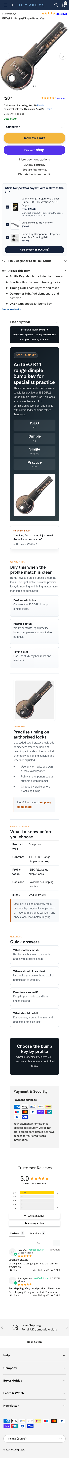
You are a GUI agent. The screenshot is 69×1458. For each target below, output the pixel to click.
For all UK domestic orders (39, 1329)
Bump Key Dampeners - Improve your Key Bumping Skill (41, 236)
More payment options (34, 159)
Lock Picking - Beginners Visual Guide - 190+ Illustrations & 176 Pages (40, 202)
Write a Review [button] (36, 1215)
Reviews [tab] (14, 1233)
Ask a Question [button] (36, 1223)
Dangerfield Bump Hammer (37, 222)
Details (41, 105)
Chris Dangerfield (17, 188)
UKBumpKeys (9, 13)
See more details (12, 309)
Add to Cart (34, 138)
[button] (53, 1270)
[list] (34, 56)
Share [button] (16, 1270)
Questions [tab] (35, 1233)
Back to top (34, 1342)
